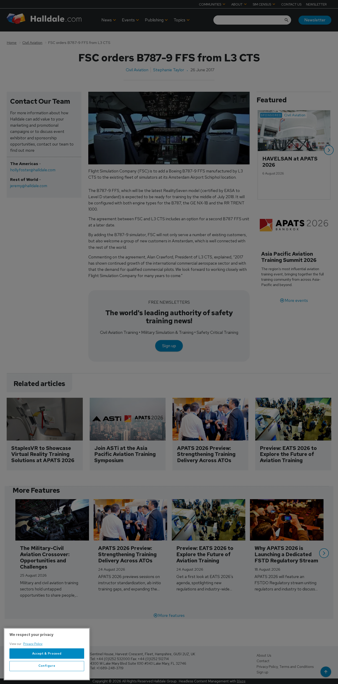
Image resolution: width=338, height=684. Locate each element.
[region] (47, 654)
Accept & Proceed (47, 653)
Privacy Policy (33, 644)
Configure (46, 666)
